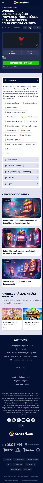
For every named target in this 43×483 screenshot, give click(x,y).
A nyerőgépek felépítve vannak (21, 345)
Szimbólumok (21, 349)
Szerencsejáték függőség (11, 480)
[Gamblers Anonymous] (17, 450)
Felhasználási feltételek (10, 476)
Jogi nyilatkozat (35, 476)
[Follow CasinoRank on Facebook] (9, 420)
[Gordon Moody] (8, 450)
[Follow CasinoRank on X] (19, 420)
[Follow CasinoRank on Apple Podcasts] (33, 420)
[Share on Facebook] (30, 27)
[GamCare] (28, 450)
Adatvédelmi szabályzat (21, 377)
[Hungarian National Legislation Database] (32, 444)
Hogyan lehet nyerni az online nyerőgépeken (21, 356)
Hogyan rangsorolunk (21, 384)
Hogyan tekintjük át (21, 380)
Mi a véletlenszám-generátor (21, 360)
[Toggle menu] (3, 3)
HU (20, 425)
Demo (18, 309)
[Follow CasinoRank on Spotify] (28, 420)
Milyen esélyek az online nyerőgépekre (21, 353)
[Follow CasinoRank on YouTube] (24, 420)
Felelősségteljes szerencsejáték (30, 480)
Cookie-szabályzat (23, 476)
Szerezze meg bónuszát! (21, 63)
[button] (21, 80)
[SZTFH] (12, 444)
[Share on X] (25, 27)
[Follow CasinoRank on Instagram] (14, 420)
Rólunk (21, 373)
